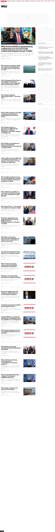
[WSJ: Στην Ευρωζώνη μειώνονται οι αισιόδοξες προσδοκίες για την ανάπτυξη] (29, 334)
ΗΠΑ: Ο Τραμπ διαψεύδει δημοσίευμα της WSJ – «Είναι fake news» (10, 96)
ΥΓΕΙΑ (45, 1)
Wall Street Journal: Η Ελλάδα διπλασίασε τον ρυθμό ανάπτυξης (10, 276)
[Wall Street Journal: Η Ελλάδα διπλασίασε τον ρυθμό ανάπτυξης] (29, 279)
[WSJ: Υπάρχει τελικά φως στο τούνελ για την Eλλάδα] (29, 391)
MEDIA (42, 1)
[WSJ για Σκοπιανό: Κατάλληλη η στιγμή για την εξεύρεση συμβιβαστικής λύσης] (29, 379)
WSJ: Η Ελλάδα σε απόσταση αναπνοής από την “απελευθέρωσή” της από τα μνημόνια (9, 362)
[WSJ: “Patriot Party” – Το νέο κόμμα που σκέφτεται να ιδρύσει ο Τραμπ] (29, 210)
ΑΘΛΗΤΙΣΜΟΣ (32, 1)
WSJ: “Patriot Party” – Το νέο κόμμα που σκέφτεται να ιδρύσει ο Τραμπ (11, 207)
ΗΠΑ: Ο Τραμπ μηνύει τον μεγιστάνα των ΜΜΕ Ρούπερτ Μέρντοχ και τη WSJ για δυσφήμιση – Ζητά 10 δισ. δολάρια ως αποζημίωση (10, 130)
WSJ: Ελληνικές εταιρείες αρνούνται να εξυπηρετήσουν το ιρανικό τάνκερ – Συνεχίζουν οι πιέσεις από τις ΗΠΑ (10, 239)
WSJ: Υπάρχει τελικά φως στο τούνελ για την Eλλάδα (9, 388)
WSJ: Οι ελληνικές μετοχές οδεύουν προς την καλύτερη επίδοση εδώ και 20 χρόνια (9, 265)
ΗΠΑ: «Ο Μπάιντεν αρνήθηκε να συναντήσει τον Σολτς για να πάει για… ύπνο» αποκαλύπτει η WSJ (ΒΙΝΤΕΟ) (10, 194)
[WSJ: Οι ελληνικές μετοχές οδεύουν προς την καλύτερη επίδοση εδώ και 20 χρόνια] (29, 267)
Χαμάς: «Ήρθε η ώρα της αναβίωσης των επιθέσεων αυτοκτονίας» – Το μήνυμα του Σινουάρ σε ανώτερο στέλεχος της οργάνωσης (11, 160)
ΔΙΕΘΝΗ (23, 1)
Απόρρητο (2, 531)
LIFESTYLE (38, 1)
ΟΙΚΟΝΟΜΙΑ (18, 1)
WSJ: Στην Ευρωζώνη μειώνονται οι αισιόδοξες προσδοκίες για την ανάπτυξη (10, 331)
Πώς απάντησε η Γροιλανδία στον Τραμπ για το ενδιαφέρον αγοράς (10, 252)
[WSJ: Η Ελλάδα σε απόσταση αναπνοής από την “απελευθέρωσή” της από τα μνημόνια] (29, 364)
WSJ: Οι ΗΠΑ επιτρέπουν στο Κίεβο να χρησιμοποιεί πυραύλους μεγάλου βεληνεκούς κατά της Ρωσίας (11, 114)
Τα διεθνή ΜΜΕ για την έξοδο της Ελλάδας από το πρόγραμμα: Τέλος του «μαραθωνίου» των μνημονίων (11, 318)
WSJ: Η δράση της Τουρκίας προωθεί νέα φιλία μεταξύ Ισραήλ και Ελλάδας (10, 348)
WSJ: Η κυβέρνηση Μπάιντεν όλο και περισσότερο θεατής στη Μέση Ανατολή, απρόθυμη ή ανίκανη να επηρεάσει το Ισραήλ (11, 179)
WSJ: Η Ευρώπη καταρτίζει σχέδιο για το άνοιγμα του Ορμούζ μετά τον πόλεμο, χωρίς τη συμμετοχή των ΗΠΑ (10, 67)
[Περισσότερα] (52, 1)
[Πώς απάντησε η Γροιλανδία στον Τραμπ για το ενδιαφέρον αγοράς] (29, 255)
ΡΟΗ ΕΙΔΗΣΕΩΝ (8, 1)
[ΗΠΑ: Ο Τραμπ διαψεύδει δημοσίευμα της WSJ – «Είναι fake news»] (29, 99)
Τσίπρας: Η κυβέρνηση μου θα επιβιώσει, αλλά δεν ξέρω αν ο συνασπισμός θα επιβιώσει (10, 293)
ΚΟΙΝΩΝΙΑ (27, 1)
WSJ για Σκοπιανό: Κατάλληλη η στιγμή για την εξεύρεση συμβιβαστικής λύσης (10, 376)
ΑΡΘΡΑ (48, 1)
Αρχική (2, 3)
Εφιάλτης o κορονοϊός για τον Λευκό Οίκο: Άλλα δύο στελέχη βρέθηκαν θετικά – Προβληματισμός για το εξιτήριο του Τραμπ (10, 220)
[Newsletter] (53, 1)
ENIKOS (4, 1)
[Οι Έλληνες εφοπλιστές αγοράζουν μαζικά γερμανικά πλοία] (29, 308)
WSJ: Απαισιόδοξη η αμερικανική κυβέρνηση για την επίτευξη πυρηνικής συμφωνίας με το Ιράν (16, 48)
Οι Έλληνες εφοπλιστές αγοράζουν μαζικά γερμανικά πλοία (11, 305)
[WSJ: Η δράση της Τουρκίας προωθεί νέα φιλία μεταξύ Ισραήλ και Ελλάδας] (29, 351)
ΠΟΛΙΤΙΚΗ (13, 1)
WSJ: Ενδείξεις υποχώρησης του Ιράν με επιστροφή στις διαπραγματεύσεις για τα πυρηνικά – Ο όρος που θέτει (11, 145)
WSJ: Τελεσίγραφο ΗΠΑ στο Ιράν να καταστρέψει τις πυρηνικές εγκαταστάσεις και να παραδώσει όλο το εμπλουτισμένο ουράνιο (11, 82)
